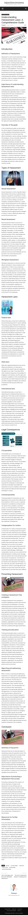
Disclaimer (20, 909)
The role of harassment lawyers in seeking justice (20, 876)
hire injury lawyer (14, 865)
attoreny (7, 865)
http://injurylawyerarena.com (14, 895)
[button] (26, 9)
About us (19, 910)
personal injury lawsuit (6, 869)
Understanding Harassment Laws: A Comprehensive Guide (12, 20)
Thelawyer (3, 25)
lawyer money (5, 867)
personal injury (12, 867)
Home (2, 12)
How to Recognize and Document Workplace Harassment (7, 877)
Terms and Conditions (11, 910)
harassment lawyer (9, 12)
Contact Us (14, 909)
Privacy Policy (7, 909)
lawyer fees (21, 865)
